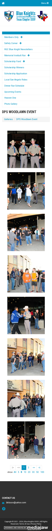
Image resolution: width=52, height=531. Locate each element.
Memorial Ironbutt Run (15, 55)
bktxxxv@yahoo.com (16, 502)
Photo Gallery (10, 104)
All (15, 472)
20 (29, 472)
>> (34, 467)
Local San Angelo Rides (15, 79)
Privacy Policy (36, 524)
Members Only (11, 37)
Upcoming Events (12, 92)
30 (33, 472)
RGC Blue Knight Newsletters (18, 49)
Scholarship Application (15, 73)
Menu (44, 3)
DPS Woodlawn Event (26, 119)
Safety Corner (11, 43)
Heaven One (10, 97)
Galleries (8, 119)
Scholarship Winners (14, 67)
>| (39, 467)
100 (42, 472)
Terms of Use (24, 524)
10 (25, 472)
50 (37, 472)
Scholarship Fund (12, 61)
